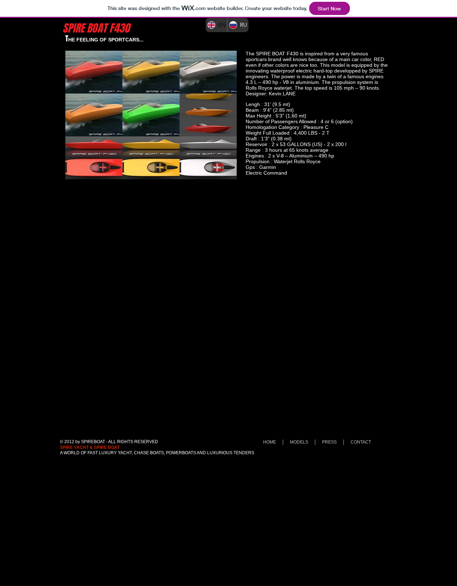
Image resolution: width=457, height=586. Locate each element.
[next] (224, 118)
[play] (221, 173)
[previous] (78, 118)
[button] (93, 72)
